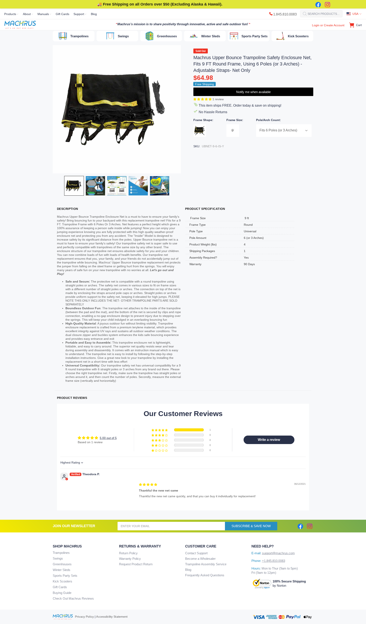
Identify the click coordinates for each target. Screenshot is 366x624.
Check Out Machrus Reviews (73, 598)
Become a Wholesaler (200, 558)
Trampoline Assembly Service (205, 564)
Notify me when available (253, 92)
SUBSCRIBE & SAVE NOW (251, 526)
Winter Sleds (61, 570)
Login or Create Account (328, 25)
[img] (148, 484)
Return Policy (128, 553)
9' (233, 130)
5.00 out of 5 (108, 438)
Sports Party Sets (65, 575)
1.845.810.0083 (285, 14)
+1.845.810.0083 (273, 561)
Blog (188, 569)
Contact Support (196, 553)
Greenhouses (62, 564)
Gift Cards (60, 587)
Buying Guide (62, 593)
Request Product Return (135, 564)
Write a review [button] (269, 440)
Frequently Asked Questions (204, 575)
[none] (74, 186)
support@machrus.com (278, 553)
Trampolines (61, 552)
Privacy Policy (84, 616)
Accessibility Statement (112, 616)
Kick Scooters (62, 581)
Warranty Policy (130, 558)
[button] (202, 99)
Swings (58, 558)
